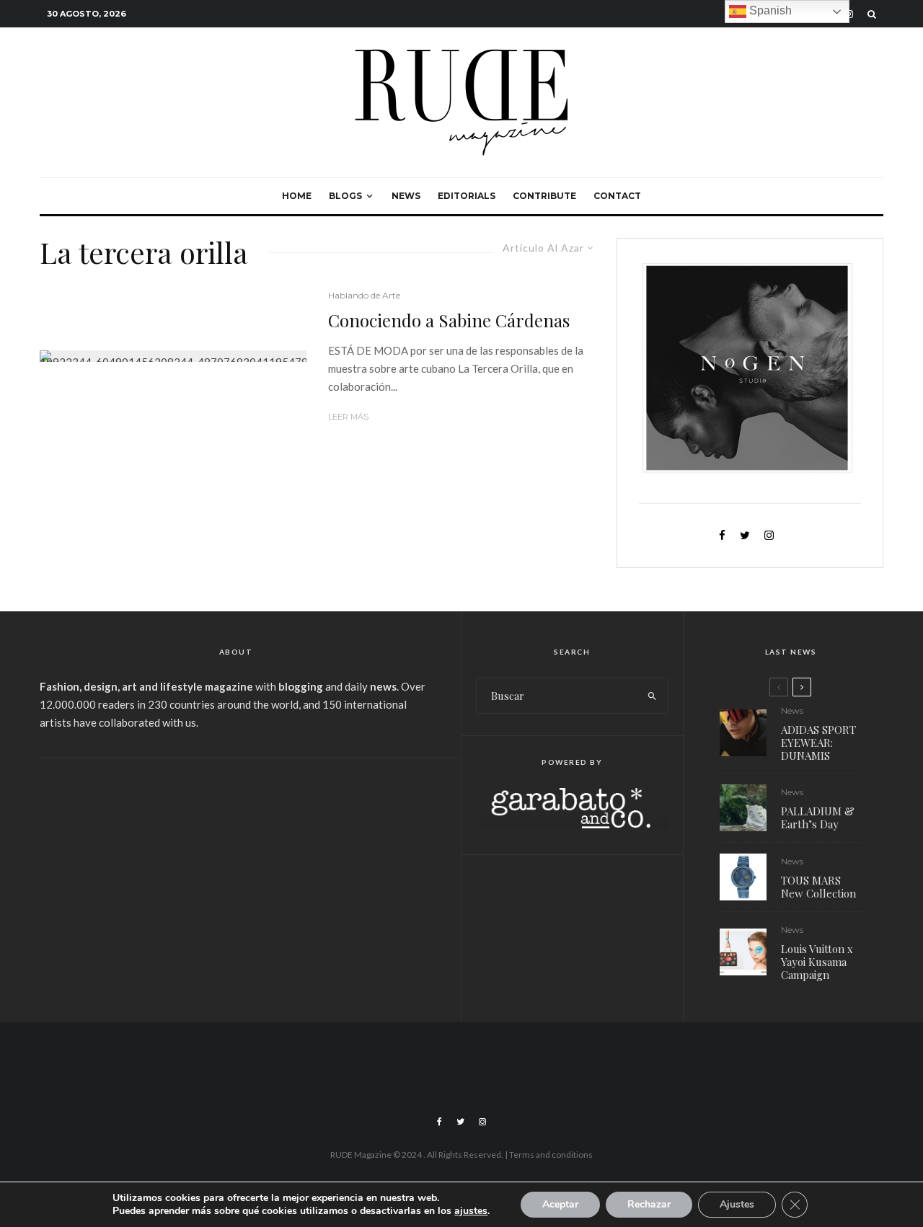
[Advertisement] (236, 881)
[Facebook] (439, 1121)
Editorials (466, 195)
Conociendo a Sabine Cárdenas (449, 320)
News (406, 195)
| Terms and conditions (549, 1154)
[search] (652, 695)
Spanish (769, 10)
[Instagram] (482, 1121)
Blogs (345, 195)
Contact (617, 195)
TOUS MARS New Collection (818, 887)
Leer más (348, 417)
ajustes (470, 1211)
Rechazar (649, 1204)
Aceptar (560, 1204)
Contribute (544, 195)
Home (297, 195)
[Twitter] (460, 1121)
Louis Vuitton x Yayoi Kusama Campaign (817, 961)
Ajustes (737, 1204)
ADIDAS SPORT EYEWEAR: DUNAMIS (818, 742)
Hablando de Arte (364, 295)
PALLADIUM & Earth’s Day (817, 817)
